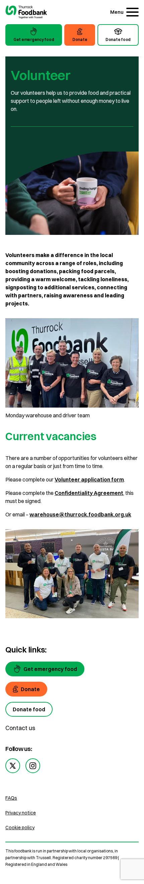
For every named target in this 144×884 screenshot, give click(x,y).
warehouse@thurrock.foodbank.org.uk (80, 514)
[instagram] (32, 765)
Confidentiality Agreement (89, 493)
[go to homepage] (26, 12)
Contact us (20, 728)
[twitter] (12, 765)
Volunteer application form (89, 479)
